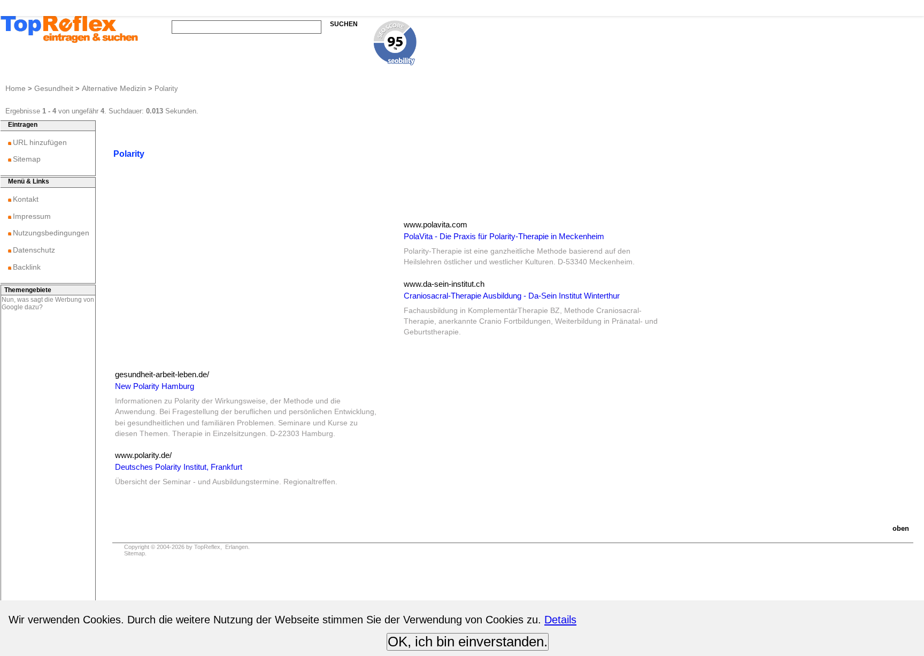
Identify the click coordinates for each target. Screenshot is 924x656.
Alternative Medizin (114, 88)
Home (15, 88)
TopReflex (207, 547)
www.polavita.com (435, 224)
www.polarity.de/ (143, 455)
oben (900, 528)
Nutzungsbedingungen (51, 232)
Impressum (32, 216)
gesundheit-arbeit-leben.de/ (162, 374)
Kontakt (25, 199)
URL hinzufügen (40, 142)
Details (560, 619)
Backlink (27, 267)
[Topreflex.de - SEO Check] (395, 62)
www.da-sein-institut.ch (444, 283)
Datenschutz (34, 250)
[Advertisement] (246, 295)
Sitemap (27, 159)
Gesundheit (53, 88)
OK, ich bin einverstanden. (468, 641)
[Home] (69, 41)
